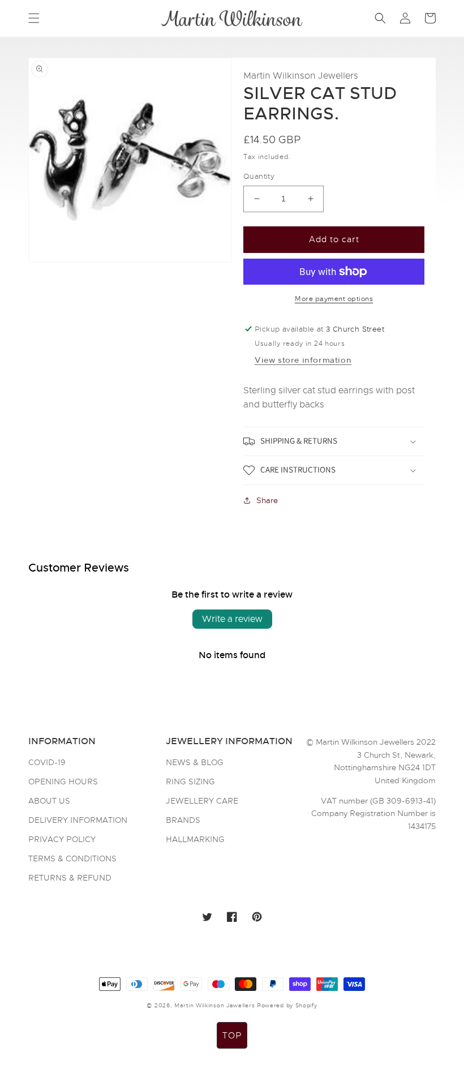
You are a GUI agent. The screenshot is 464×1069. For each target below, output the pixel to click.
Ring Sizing (190, 781)
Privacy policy (62, 839)
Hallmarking (195, 839)
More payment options (334, 298)
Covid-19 (47, 762)
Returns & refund (69, 878)
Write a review (232, 619)
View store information (303, 360)
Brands (183, 820)
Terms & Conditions (72, 858)
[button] (34, 18)
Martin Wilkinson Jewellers (214, 1005)
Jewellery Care (202, 801)
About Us (49, 801)
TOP (232, 1036)
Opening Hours (63, 781)
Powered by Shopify (287, 1005)
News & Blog (195, 762)
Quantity (258, 176)
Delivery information (77, 820)
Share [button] (267, 500)
